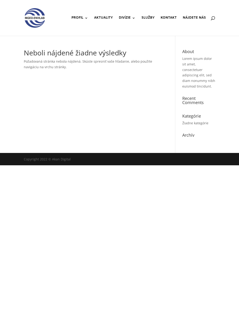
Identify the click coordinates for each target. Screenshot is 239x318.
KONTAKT (169, 18)
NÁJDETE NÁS (194, 18)
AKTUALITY (103, 18)
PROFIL (77, 18)
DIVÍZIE (125, 18)
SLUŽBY (148, 18)
